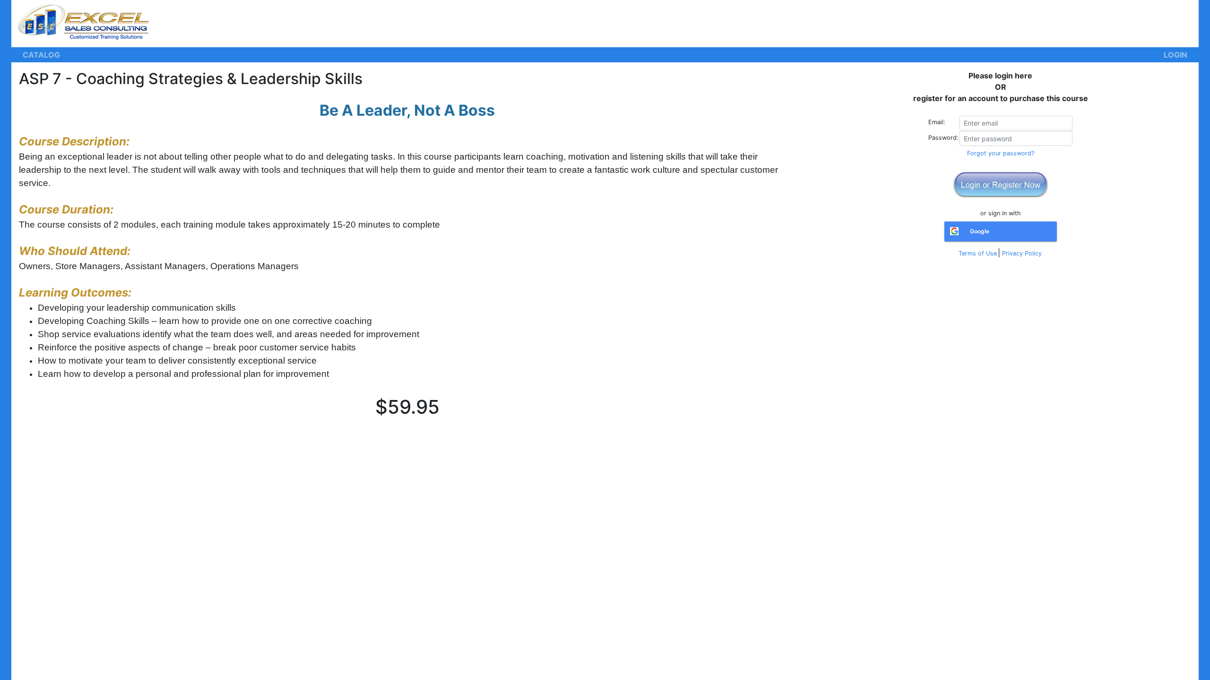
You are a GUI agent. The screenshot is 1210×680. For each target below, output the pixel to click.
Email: (936, 122)
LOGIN (1175, 55)
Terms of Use (978, 253)
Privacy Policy (1022, 253)
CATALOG (41, 55)
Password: (943, 137)
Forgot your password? (1000, 153)
